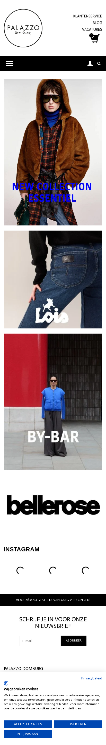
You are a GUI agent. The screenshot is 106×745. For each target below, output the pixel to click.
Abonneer (74, 640)
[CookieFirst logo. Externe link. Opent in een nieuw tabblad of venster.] (6, 683)
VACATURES (92, 29)
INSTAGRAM (21, 549)
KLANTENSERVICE (87, 16)
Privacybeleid (91, 678)
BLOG (97, 23)
